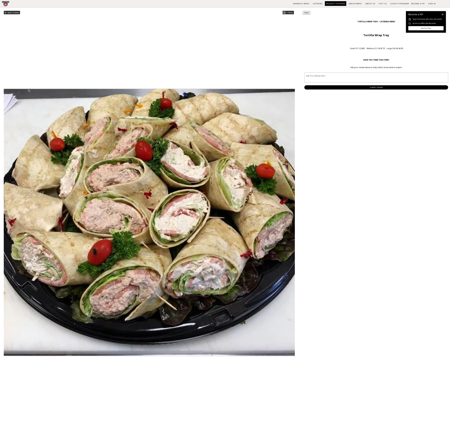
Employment (355, 3)
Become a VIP (418, 3)
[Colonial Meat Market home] (12, 3)
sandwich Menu (301, 3)
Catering (317, 3)
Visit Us (383, 3)
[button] (12, 12)
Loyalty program (399, 3)
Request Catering (335, 3)
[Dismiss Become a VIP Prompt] (442, 14)
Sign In (431, 3)
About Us (370, 3)
